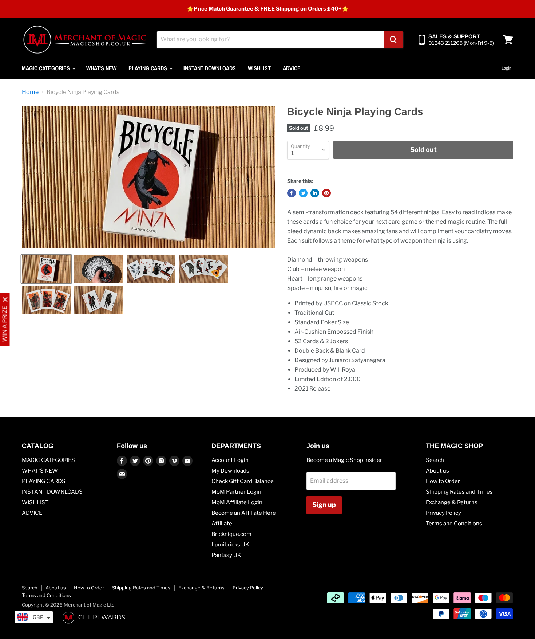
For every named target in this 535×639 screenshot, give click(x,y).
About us (437, 470)
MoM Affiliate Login (236, 502)
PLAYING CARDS (148, 68)
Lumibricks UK (230, 544)
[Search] (393, 39)
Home (30, 92)
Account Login (230, 460)
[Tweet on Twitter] (303, 193)
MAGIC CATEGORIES (46, 68)
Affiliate (221, 523)
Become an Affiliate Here (243, 513)
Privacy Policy (443, 513)
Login (506, 68)
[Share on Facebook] (291, 193)
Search (435, 460)
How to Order (443, 481)
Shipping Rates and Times (459, 492)
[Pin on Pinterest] (326, 193)
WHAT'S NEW (101, 68)
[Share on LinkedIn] (314, 193)
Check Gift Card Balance (242, 481)
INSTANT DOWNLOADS (209, 68)
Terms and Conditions (454, 523)
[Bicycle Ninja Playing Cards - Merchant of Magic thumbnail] (46, 269)
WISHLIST (259, 68)
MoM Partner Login (236, 492)
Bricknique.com (231, 534)
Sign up (324, 505)
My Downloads (230, 470)
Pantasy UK (226, 555)
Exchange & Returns (451, 502)
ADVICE (292, 68)
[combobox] (270, 39)
